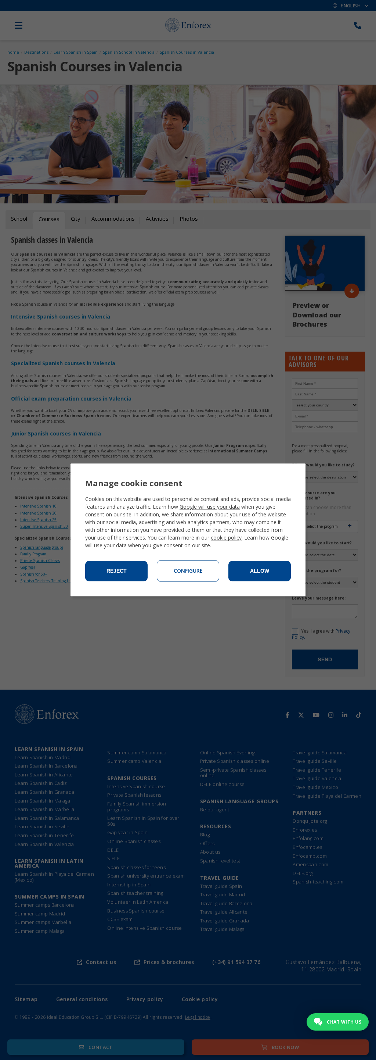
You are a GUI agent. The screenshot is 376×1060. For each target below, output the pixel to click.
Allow (259, 571)
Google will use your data (210, 507)
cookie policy (226, 537)
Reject (116, 571)
